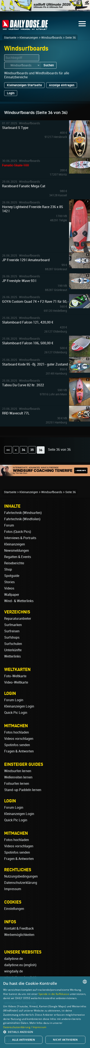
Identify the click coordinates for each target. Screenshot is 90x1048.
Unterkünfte (13, 650)
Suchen (49, 65)
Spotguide (11, 576)
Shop (8, 569)
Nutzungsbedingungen (21, 876)
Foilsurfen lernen (16, 784)
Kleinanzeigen (28, 37)
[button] (45, 1031)
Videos (9, 588)
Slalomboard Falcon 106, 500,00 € (27, 343)
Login (10, 93)
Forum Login (13, 700)
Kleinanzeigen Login (19, 706)
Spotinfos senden (17, 745)
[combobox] (85, 982)
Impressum (12, 889)
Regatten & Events (17, 557)
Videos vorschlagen (18, 739)
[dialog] (45, 1012)
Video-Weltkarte (16, 682)
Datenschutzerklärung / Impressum (24, 1027)
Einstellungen (14, 909)
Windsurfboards (51, 37)
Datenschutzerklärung (20, 883)
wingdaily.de (13, 971)
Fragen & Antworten (19, 751)
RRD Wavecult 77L (16, 413)
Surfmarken (13, 625)
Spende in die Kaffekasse (54, 994)
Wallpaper (11, 595)
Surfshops (11, 637)
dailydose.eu (13, 965)
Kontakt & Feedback (19, 928)
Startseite (10, 37)
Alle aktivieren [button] (23, 1039)
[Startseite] (25, 28)
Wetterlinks (12, 656)
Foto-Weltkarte (15, 676)
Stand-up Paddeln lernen (22, 790)
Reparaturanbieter (17, 619)
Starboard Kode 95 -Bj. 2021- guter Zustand (35, 364)
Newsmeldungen (16, 551)
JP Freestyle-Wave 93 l (19, 281)
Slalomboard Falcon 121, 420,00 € (27, 322)
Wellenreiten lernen (18, 777)
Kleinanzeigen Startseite (24, 85)
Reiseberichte (14, 563)
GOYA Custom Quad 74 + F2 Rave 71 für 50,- (35, 302)
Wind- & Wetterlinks (18, 601)
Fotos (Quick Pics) (17, 532)
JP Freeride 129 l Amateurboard (26, 260)
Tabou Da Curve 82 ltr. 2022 (23, 385)
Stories (9, 582)
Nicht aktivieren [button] (65, 1039)
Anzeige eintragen (61, 85)
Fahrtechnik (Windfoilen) (22, 519)
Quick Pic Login (15, 713)
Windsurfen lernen (17, 771)
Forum (9, 525)
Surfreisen (11, 631)
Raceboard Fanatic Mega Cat (23, 186)
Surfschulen (13, 644)
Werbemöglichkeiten (19, 935)
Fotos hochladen (16, 732)
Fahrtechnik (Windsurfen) (23, 513)
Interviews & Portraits (20, 538)
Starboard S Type (15, 128)
